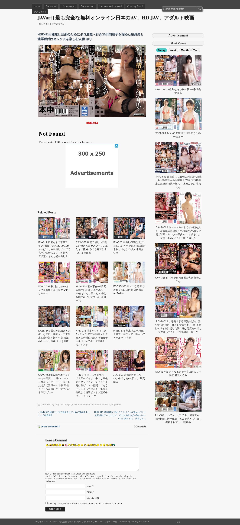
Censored (51, 6)
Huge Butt (116, 404)
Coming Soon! (135, 6)
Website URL (93, 498)
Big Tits (59, 404)
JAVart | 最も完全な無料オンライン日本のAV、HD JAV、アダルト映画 (115, 17)
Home (37, 6)
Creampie (77, 404)
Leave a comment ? (50, 426)
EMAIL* (90, 492)
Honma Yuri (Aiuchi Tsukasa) (96, 404)
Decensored (87, 6)
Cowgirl (67, 404)
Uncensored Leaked (110, 6)
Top (178, 522)
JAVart (146, 521)
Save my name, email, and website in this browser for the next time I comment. (85, 503)
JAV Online (40, 11)
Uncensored (68, 6)
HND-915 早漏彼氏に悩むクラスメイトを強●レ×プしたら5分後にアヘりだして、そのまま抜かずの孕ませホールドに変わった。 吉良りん (120, 415)
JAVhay (134, 521)
